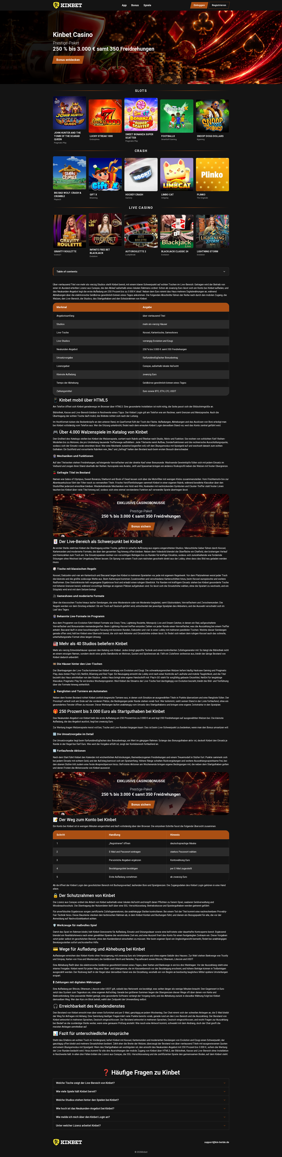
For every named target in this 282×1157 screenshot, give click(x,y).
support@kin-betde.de (216, 1142)
